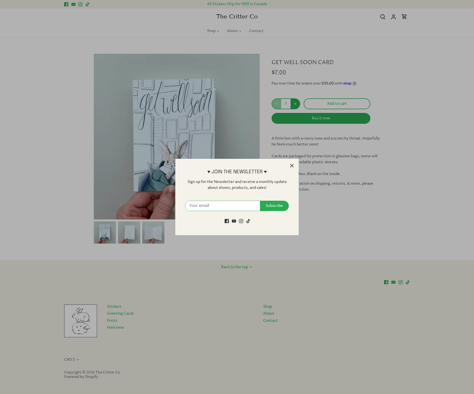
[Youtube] (234, 221)
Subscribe (274, 205)
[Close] (291, 165)
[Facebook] (227, 221)
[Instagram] (241, 221)
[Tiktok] (248, 221)
